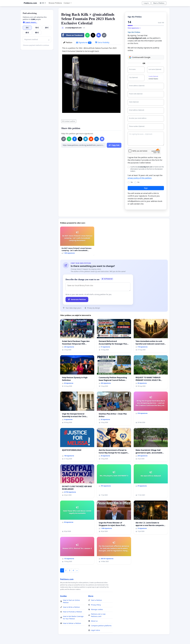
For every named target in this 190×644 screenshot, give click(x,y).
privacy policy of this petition (140, 178)
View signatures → (134, 28)
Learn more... (31, 22)
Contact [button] (67, 3)
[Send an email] (98, 35)
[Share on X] (93, 35)
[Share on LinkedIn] (96, 139)
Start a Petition (158, 3)
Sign (146, 188)
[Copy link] (104, 35)
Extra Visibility (103, 42)
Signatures (84, 42)
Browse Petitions (55, 3)
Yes (132, 182)
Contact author (69, 121)
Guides (63, 596)
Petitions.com (30, 3)
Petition (68, 42)
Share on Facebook (74, 35)
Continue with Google (141, 57)
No (138, 182)
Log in (146, 3)
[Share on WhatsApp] (87, 35)
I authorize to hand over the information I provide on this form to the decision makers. (147, 169)
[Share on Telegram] (85, 139)
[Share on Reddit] (91, 139)
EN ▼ (44, 3)
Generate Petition (78, 299)
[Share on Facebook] (74, 139)
